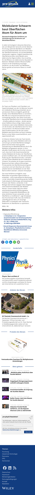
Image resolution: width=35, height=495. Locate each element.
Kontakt (4, 481)
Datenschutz (6, 472)
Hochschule (6, 461)
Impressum (5, 475)
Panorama (5, 456)
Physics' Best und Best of (10, 276)
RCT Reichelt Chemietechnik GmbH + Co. (15, 316)
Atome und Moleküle (21, 22)
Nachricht (19, 370)
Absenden (28, 432)
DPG (3, 458)
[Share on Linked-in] (10, 242)
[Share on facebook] (2, 242)
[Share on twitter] (6, 242)
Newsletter (5, 484)
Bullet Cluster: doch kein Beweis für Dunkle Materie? (21, 399)
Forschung (26, 370)
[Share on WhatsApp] (14, 242)
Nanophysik (12, 22)
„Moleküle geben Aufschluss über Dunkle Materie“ (21, 373)
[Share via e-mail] (18, 242)
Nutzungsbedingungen (9, 479)
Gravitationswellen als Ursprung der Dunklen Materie (21, 390)
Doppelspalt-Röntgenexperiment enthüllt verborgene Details (21, 382)
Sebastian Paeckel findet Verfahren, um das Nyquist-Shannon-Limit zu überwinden (20, 408)
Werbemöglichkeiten (8, 477)
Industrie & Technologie (9, 454)
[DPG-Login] (29, 3)
